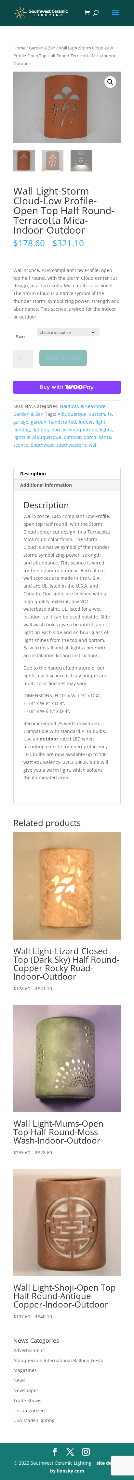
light (100, 422)
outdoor (72, 437)
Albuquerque (72, 414)
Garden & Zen (42, 48)
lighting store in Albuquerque (65, 430)
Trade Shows (27, 1400)
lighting (21, 430)
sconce (20, 445)
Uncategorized (29, 1410)
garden (39, 422)
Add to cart (63, 357)
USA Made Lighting (34, 1420)
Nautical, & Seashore (82, 406)
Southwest (42, 445)
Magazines (25, 1370)
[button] (110, 82)
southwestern (71, 445)
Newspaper (25, 1390)
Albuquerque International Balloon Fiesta (58, 1360)
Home (19, 48)
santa (105, 437)
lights (106, 430)
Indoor (86, 422)
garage (20, 422)
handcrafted (62, 422)
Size (20, 336)
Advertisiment (28, 1350)
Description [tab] (33, 473)
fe (110, 414)
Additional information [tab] (46, 485)
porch (90, 437)
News (19, 1380)
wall (93, 445)
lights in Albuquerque (37, 437)
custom (97, 414)
